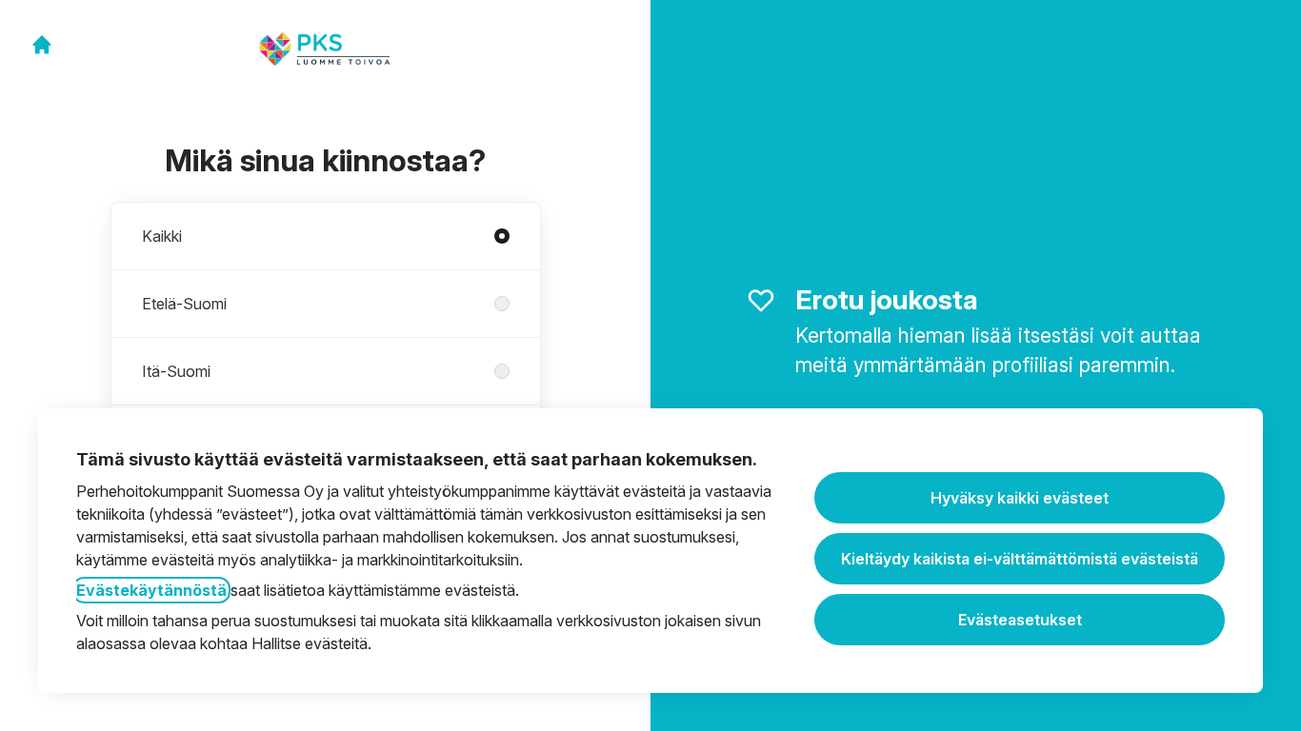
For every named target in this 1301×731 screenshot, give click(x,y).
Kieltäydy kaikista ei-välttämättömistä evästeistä (1019, 558)
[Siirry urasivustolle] (41, 44)
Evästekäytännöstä (151, 590)
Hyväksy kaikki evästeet (1020, 497)
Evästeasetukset (1020, 619)
